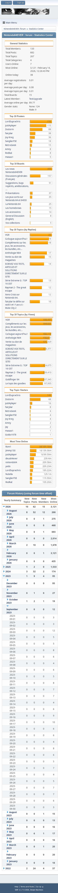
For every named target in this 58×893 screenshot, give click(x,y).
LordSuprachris (12, 121)
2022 (8, 868)
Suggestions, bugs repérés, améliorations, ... (17, 186)
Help (16, 886)
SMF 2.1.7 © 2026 (22, 890)
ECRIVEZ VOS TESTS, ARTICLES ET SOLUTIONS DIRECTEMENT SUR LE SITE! (16, 270)
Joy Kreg (9, 137)
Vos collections (12, 222)
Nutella (9, 474)
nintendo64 (11, 462)
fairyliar (9, 133)
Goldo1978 (10, 434)
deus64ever (11, 458)
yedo (7, 466)
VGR (7, 234)
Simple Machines (36, 890)
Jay (6, 426)
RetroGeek (10, 145)
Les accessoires (13, 212)
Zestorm (9, 129)
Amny (8, 149)
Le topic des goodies (15, 383)
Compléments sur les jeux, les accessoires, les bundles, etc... (15, 245)
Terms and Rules (27, 886)
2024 (8, 571)
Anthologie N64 (13, 252)
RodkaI (8, 152)
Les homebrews (13, 208)
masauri (9, 156)
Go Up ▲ (40, 886)
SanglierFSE (11, 141)
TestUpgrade (35, 98)
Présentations (12, 193)
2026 (8, 506)
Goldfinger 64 (12, 379)
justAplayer (10, 125)
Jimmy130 (10, 450)
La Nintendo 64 (13, 204)
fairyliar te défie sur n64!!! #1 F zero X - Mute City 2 (15, 304)
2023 (8, 576)
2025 (8, 566)
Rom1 (8, 446)
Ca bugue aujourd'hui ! (16, 238)
